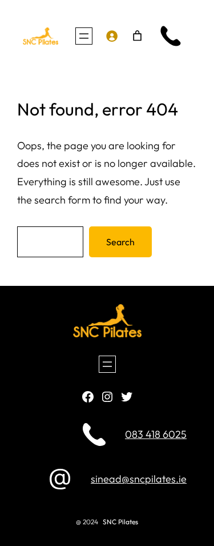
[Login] (111, 36)
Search (120, 242)
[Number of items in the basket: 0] (137, 36)
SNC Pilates (120, 521)
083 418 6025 (156, 434)
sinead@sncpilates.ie (139, 478)
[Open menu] (83, 36)
